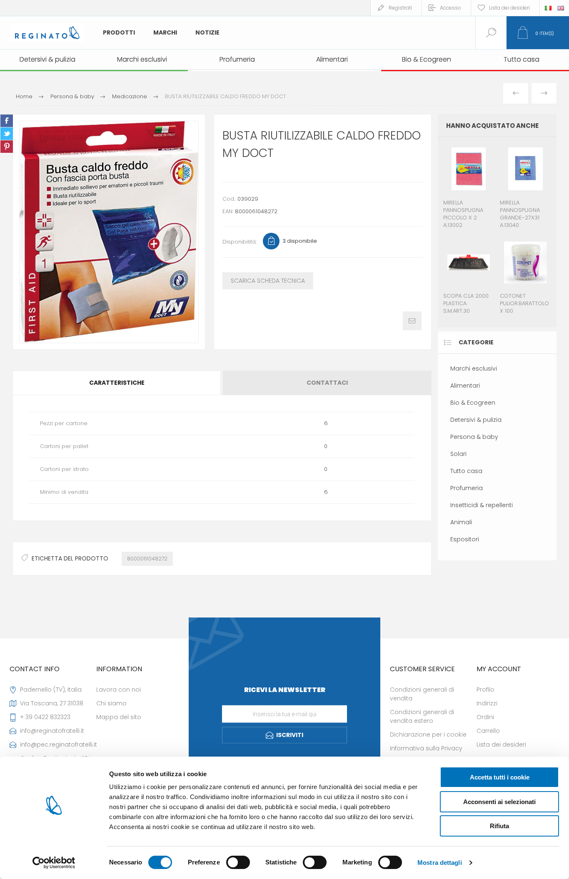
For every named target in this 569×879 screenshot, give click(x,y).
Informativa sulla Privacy (426, 748)
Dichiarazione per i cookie (428, 734)
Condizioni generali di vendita (422, 693)
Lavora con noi (118, 689)
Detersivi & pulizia (476, 420)
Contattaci (327, 382)
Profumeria (466, 488)
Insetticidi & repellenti (481, 505)
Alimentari (465, 385)
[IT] (548, 8)
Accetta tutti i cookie (499, 777)
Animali (461, 522)
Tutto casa (466, 471)
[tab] (117, 383)
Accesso (450, 7)
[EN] (560, 8)
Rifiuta (499, 825)
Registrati (400, 7)
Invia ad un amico (412, 320)
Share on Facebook (6, 121)
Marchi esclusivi (473, 368)
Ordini (485, 717)
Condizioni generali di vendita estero (422, 716)
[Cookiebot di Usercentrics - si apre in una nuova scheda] (53, 863)
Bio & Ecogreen (472, 402)
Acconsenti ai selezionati (499, 801)
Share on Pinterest (6, 146)
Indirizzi (487, 703)
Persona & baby (474, 437)
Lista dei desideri (501, 744)
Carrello (488, 731)
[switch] (238, 862)
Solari (458, 454)
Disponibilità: (239, 242)
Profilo (485, 689)
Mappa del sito (118, 717)
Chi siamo (111, 703)
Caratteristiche (117, 382)
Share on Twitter (6, 133)
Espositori (464, 539)
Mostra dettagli (439, 862)
